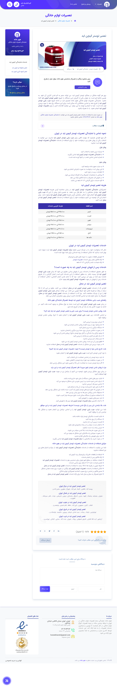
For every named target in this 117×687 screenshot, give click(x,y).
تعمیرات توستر (93, 69)
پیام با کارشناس (82, 87)
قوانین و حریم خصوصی (13, 660)
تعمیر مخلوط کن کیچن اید (19, 68)
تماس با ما (73, 4)
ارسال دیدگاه (45, 540)
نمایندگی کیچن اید (82, 69)
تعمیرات (99, 4)
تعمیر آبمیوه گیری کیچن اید (19, 71)
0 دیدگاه (69, 69)
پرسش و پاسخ (85, 4)
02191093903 (86, 117)
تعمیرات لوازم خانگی (64, 21)
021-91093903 (17, 51)
